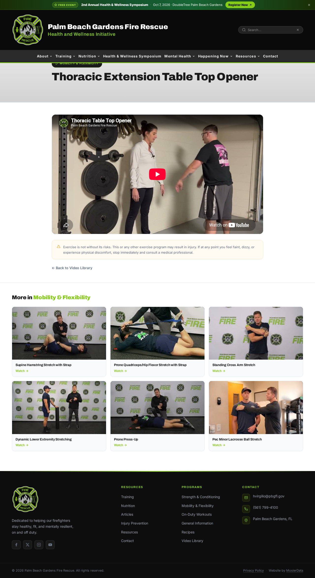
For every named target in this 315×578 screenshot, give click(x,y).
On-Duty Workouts (197, 514)
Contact (270, 56)
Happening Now (213, 56)
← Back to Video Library (72, 268)
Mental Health (177, 56)
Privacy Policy (253, 570)
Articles (127, 514)
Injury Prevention (134, 523)
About (43, 56)
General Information (197, 523)
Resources (246, 56)
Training (63, 56)
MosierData (294, 570)
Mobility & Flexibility (198, 506)
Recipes (188, 532)
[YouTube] (50, 544)
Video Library (192, 541)
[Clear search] (297, 30)
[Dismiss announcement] (309, 4)
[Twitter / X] (27, 544)
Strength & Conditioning (201, 497)
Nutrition (87, 56)
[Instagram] (38, 544)
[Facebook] (16, 544)
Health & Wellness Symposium (132, 56)
